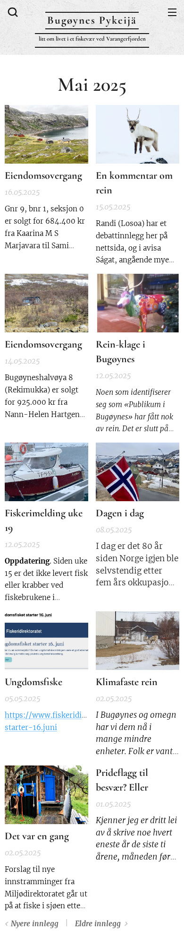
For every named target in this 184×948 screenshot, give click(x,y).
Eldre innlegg (98, 923)
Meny (172, 11)
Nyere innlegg (35, 923)
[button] (11, 12)
